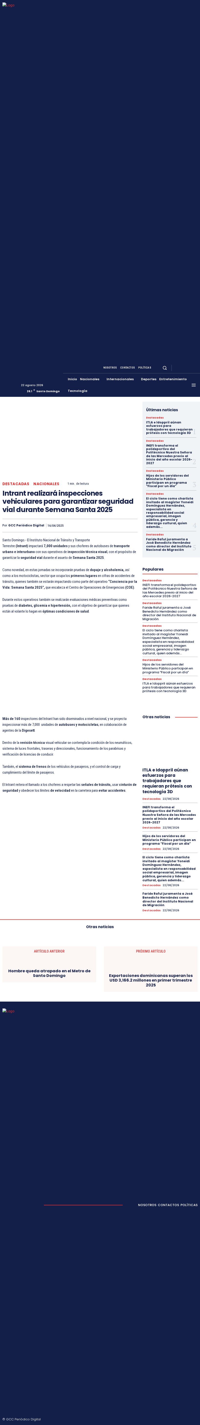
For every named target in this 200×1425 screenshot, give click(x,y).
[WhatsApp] (121, 525)
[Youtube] (195, 368)
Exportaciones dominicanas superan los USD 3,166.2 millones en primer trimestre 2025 (151, 980)
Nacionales (46, 484)
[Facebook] (177, 368)
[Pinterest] (110, 525)
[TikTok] (173, 1419)
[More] (132, 525)
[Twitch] (181, 1419)
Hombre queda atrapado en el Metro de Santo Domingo (49, 973)
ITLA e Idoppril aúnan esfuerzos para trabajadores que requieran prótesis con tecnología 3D (169, 427)
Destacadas (15, 484)
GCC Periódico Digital (26, 525)
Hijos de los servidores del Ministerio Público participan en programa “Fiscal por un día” (167, 480)
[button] (165, 368)
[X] (189, 368)
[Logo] (19, 197)
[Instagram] (183, 368)
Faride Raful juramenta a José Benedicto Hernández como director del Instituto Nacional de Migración (168, 544)
